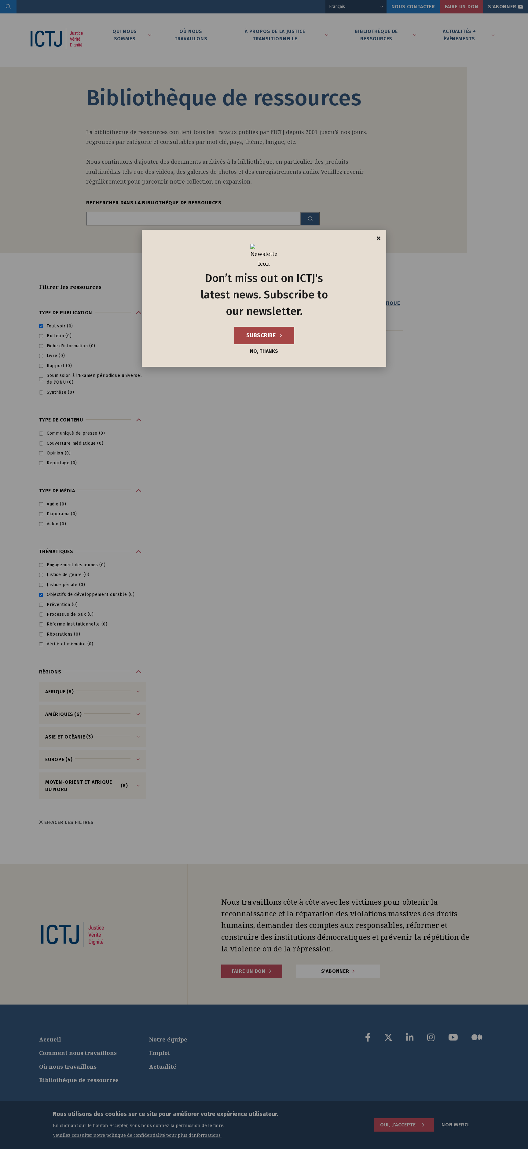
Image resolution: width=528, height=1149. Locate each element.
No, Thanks (264, 351)
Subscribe (261, 335)
